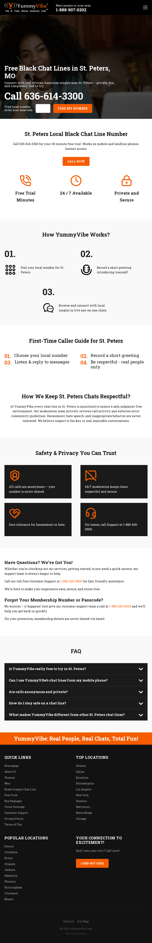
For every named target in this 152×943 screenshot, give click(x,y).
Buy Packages (13, 801)
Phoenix (10, 881)
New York (82, 795)
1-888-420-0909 (71, 581)
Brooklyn (82, 777)
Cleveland (11, 893)
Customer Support (16, 812)
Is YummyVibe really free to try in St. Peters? (47, 668)
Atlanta (81, 766)
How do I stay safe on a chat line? (37, 703)
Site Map (83, 921)
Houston (81, 801)
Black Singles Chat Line (20, 789)
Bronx (8, 858)
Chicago (81, 818)
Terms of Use (13, 824)
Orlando (9, 864)
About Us (10, 771)
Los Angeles (84, 789)
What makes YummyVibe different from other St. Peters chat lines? (67, 714)
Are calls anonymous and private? (38, 692)
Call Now (76, 161)
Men (7, 783)
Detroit (9, 846)
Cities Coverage (14, 807)
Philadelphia (85, 783)
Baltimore (83, 807)
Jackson (9, 870)
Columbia (10, 852)
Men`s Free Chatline (76, 933)
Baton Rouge (84, 812)
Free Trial (11, 795)
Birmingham (13, 887)
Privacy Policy (13, 818)
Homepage (11, 766)
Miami (9, 899)
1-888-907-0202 (71, 9)
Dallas (80, 771)
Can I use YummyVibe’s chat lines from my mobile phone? (58, 680)
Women (9, 777)
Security (68, 921)
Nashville (10, 875)
